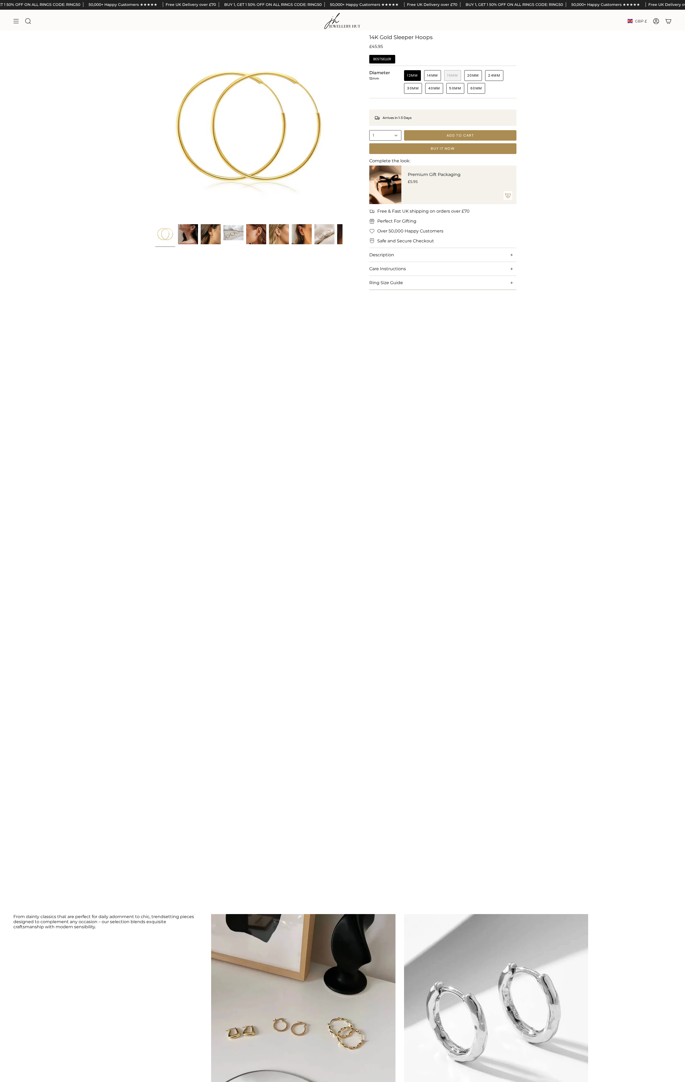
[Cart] (668, 21)
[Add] (508, 195)
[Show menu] (16, 21)
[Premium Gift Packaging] (385, 185)
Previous (155, 127)
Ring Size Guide (386, 282)
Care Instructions (387, 268)
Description (381, 254)
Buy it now (443, 148)
